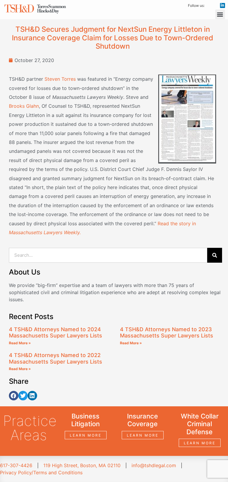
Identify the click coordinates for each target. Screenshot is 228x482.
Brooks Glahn (24, 106)
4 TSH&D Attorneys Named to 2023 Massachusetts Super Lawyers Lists (166, 332)
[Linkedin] (222, 5)
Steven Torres (60, 79)
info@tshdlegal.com (154, 465)
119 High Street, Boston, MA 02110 (82, 465)
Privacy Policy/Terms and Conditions (41, 472)
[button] (220, 14)
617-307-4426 (16, 465)
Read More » (20, 343)
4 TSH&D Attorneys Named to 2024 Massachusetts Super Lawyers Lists (55, 332)
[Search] (214, 255)
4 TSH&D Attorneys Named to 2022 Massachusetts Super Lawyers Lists (55, 358)
